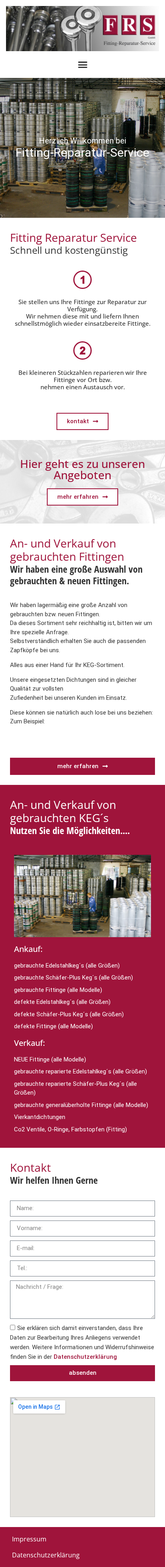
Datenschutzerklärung (85, 1356)
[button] (82, 64)
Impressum (29, 1539)
